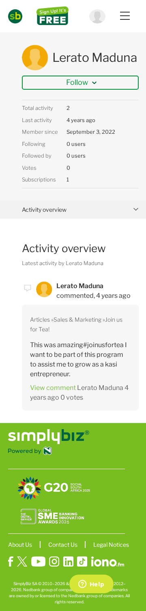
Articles (40, 319)
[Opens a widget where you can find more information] (91, 585)
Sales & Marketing (77, 319)
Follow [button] (77, 82)
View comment (53, 388)
